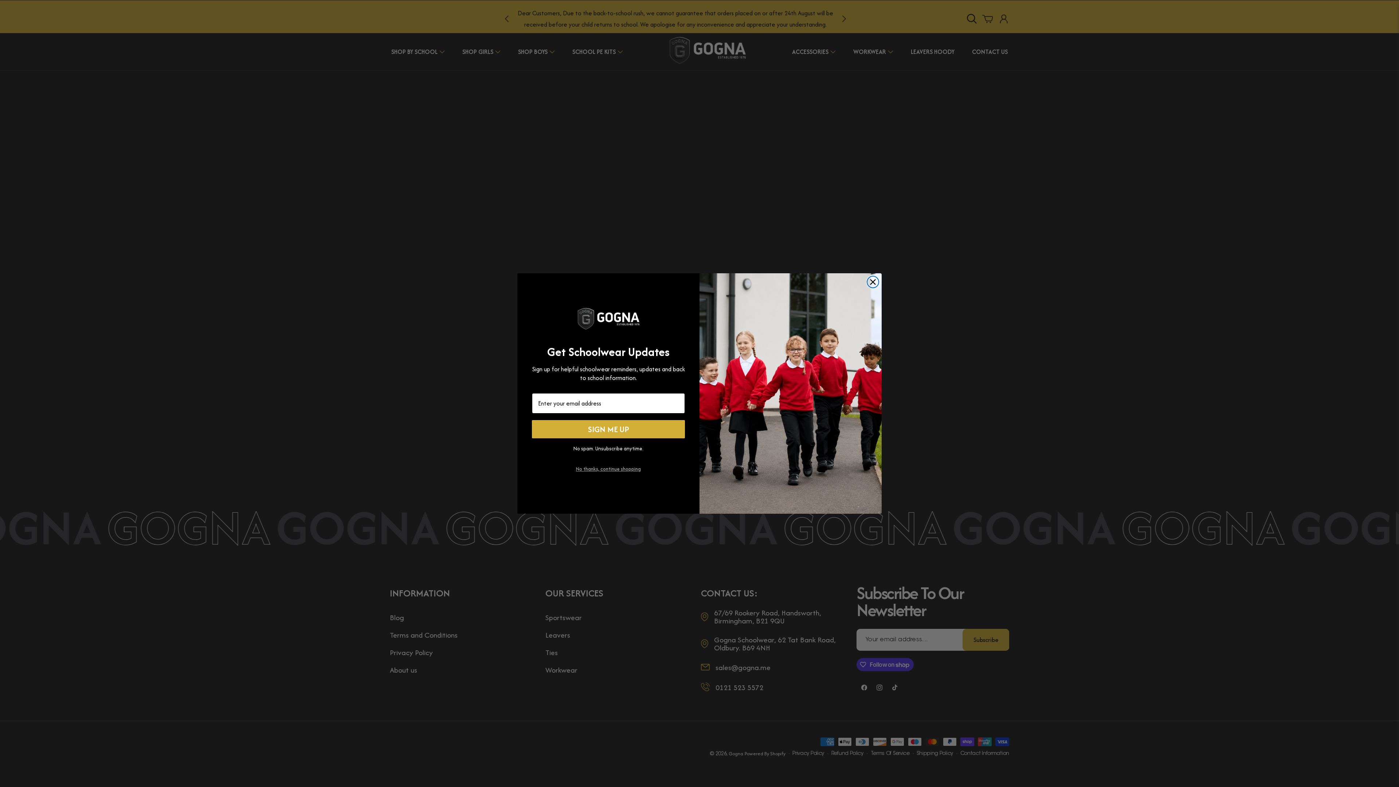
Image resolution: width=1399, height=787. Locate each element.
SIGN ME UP (608, 429)
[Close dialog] (873, 282)
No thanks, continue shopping (608, 469)
